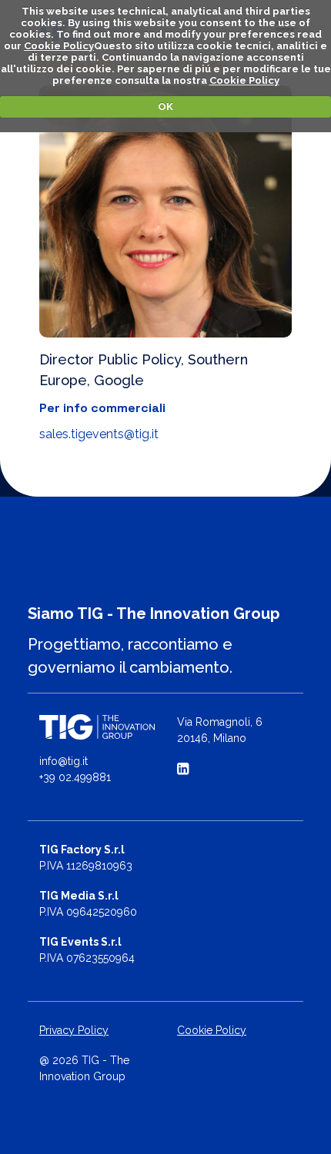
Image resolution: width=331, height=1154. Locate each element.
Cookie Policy (59, 46)
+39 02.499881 (75, 777)
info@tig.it (63, 761)
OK (165, 106)
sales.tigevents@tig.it (99, 434)
